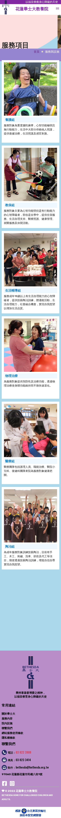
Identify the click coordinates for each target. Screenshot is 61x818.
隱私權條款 (8, 737)
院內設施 (7, 723)
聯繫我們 (7, 728)
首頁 (36, 51)
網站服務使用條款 (12, 733)
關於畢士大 (8, 713)
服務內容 (7, 718)
